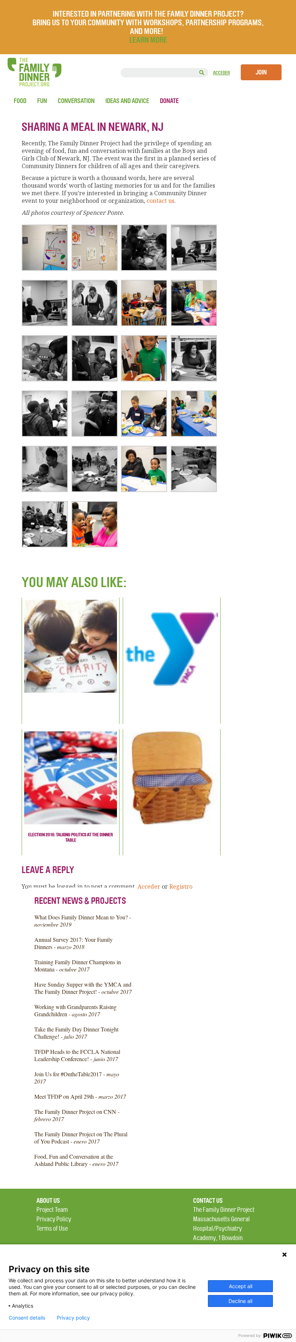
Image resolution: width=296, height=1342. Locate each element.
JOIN (261, 72)
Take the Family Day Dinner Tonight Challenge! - (76, 1032)
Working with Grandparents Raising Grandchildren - (75, 1010)
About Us (48, 1201)
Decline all (240, 1301)
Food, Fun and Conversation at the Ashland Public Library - (76, 1160)
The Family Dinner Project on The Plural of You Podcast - (80, 1137)
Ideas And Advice (127, 101)
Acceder (221, 73)
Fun (42, 101)
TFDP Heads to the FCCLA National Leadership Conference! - (77, 1055)
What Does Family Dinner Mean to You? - (82, 920)
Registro (180, 886)
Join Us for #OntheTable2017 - (76, 1077)
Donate (169, 101)
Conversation (76, 101)
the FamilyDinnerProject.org (34, 72)
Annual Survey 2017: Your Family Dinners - (73, 943)
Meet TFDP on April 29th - (80, 1096)
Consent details (27, 1318)
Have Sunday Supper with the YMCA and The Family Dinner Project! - (83, 987)
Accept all (240, 1286)
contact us (160, 201)
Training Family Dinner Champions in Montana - (77, 965)
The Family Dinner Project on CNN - (76, 1115)
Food (20, 101)
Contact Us (208, 1201)
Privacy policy (73, 1318)
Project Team (52, 1210)
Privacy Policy (53, 1219)
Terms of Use (52, 1228)
